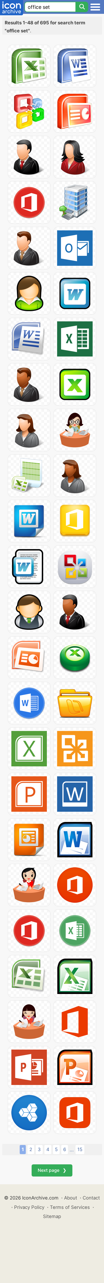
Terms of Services (70, 1207)
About (70, 1198)
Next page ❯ (52, 1170)
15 (79, 1149)
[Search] (81, 7)
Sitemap (52, 1216)
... (72, 1149)
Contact (91, 1198)
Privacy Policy (29, 1207)
